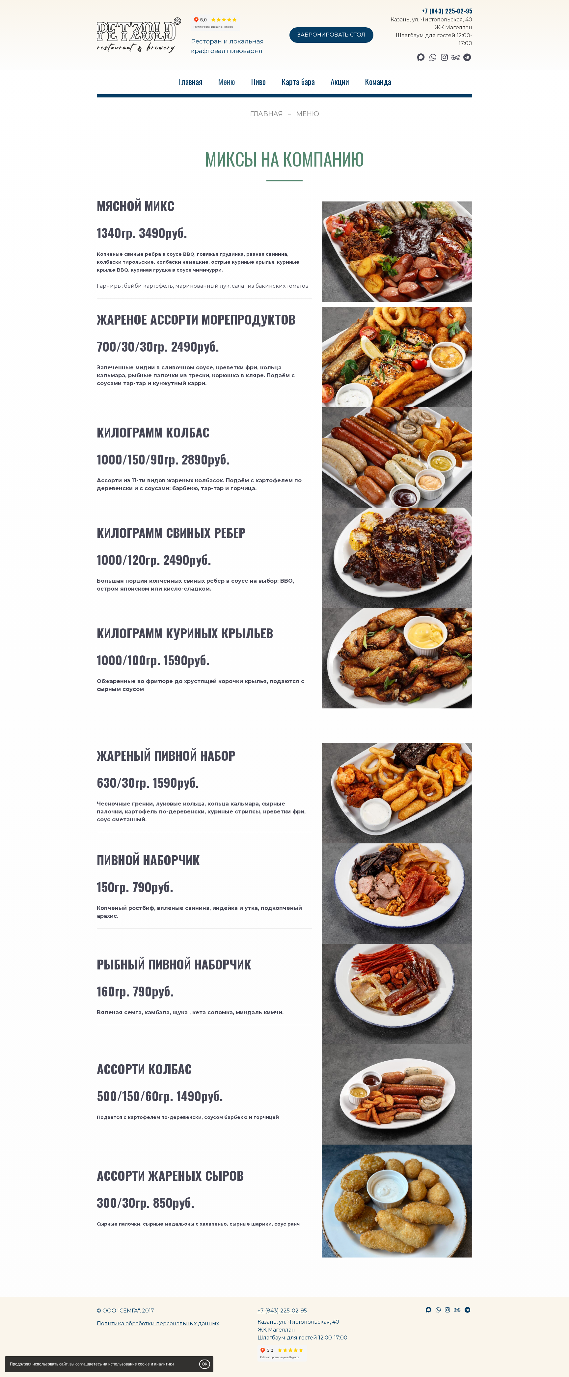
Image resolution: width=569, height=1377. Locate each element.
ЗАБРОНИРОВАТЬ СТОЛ (331, 35)
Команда (378, 81)
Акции (340, 81)
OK (204, 1364)
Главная (190, 81)
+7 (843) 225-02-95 (447, 11)
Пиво (258, 81)
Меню (226, 81)
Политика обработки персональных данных (158, 1323)
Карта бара (298, 81)
